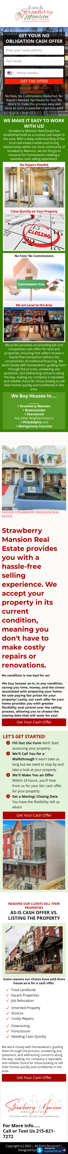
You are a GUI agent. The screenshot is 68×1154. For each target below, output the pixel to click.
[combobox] (10, 73)
